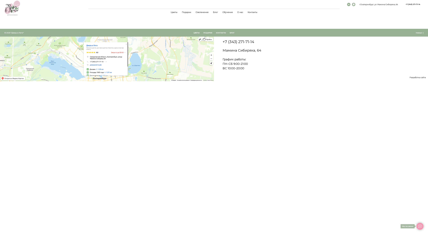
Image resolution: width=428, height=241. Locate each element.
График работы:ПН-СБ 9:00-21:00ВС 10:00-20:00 (235, 64)
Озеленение (202, 12)
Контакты (252, 12)
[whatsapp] (353, 4)
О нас (240, 12)
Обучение (227, 12)
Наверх (419, 33)
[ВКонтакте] (348, 4)
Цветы (174, 12)
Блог (215, 12)
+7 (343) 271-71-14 (238, 41)
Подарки (186, 12)
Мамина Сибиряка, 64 (242, 50)
